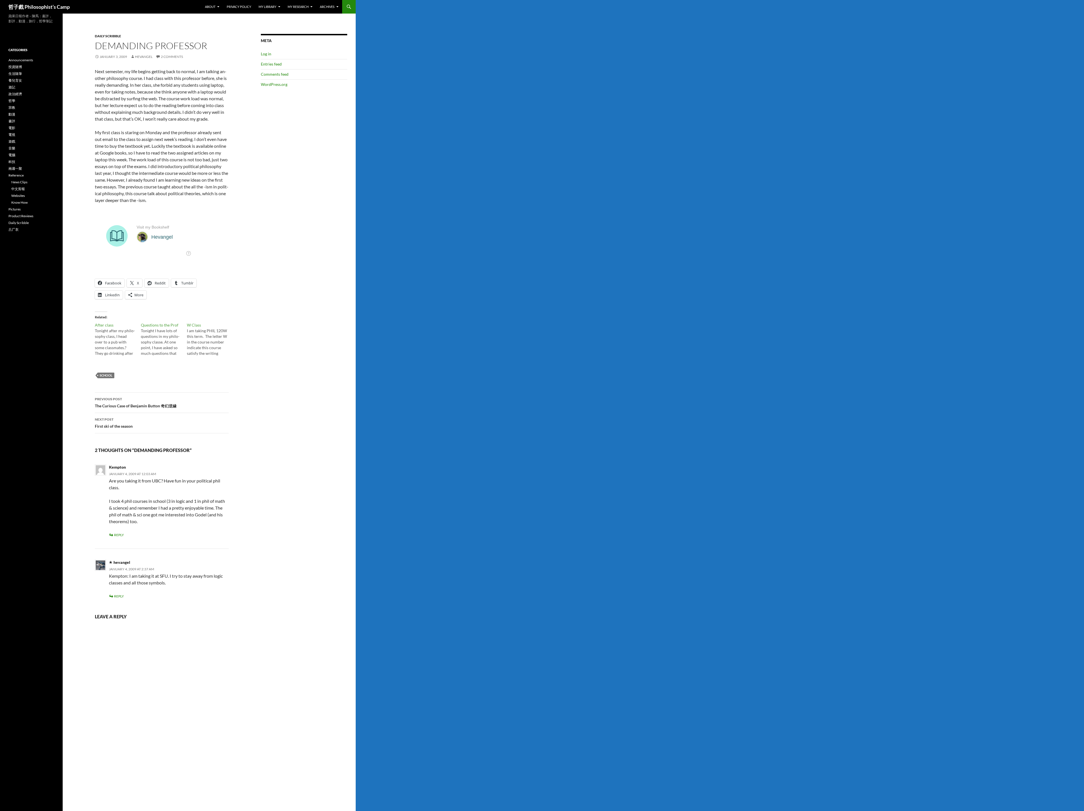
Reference (16, 175)
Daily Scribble (108, 36)
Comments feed (275, 74)
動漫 (11, 114)
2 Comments (172, 57)
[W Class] (210, 339)
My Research (298, 6)
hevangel (143, 57)
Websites (18, 195)
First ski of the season (114, 423)
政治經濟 (15, 94)
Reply (119, 535)
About (210, 6)
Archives (327, 6)
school (106, 375)
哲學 (11, 101)
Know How (19, 202)
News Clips (19, 182)
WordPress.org (274, 84)
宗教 (11, 107)
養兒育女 (15, 80)
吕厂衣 (13, 229)
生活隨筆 (15, 73)
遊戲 (11, 141)
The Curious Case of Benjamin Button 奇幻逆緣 (136, 402)
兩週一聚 (15, 168)
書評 (11, 121)
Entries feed (271, 64)
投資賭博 (15, 67)
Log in (266, 53)
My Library (267, 6)
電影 (11, 128)
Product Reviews (20, 216)
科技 (11, 162)
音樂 (11, 148)
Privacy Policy (239, 6)
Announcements (20, 60)
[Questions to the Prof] (164, 339)
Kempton (117, 467)
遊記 (11, 87)
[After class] (118, 339)
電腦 (11, 155)
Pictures (14, 209)
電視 (11, 134)
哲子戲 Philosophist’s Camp (39, 7)
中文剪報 (18, 189)
